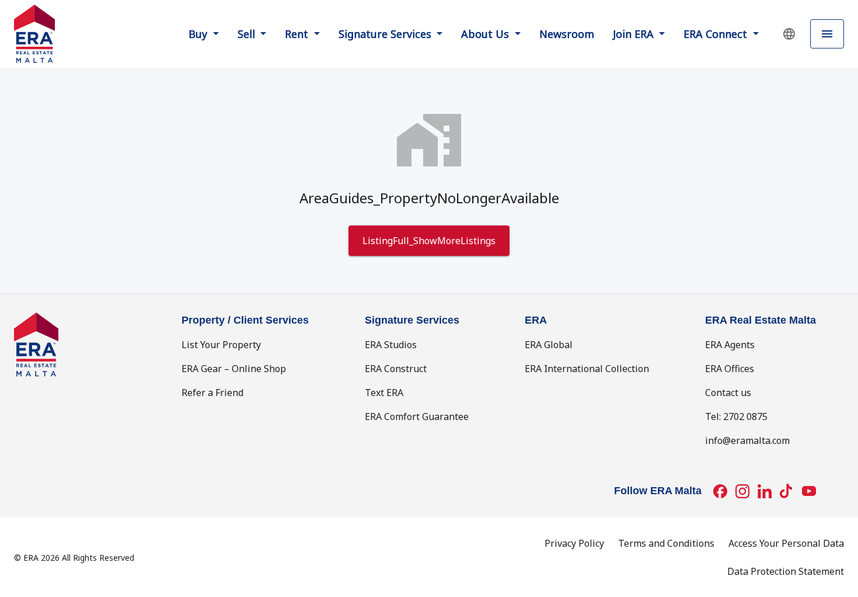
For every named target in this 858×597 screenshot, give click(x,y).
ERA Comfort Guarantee (417, 416)
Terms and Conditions (666, 543)
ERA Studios (391, 344)
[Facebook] (720, 491)
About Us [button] (486, 34)
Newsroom (566, 34)
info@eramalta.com (747, 440)
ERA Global (549, 344)
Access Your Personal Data (786, 543)
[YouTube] (809, 491)
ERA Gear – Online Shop (234, 368)
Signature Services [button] (386, 34)
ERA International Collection (587, 368)
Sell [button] (248, 34)
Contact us (728, 392)
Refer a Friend (212, 392)
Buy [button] (199, 34)
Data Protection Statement (785, 571)
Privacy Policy (574, 543)
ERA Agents (730, 344)
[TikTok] (787, 491)
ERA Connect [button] (716, 34)
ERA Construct (396, 368)
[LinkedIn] (765, 491)
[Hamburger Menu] (827, 34)
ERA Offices (729, 368)
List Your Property (221, 344)
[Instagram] (742, 491)
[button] (789, 34)
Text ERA (384, 392)
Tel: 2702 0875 (736, 416)
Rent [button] (298, 34)
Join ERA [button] (635, 34)
